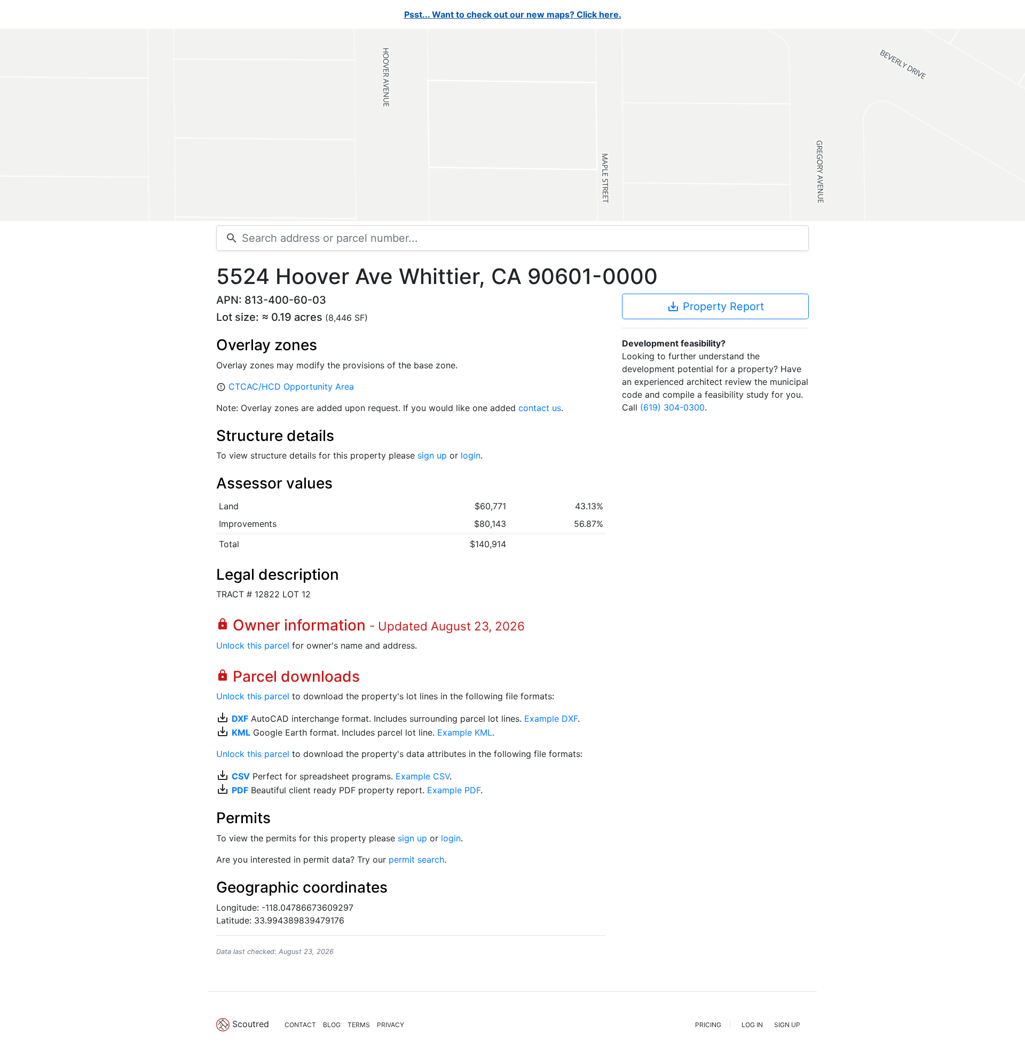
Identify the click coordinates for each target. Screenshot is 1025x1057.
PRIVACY (390, 1025)
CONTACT (300, 1025)
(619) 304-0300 (672, 407)
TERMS (359, 1025)
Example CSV (423, 776)
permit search (416, 859)
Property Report (715, 306)
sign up (432, 455)
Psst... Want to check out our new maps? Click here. (512, 14)
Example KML (464, 732)
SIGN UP (787, 1025)
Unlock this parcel (252, 645)
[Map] (512, 125)
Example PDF (453, 790)
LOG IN (752, 1025)
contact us (539, 408)
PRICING (708, 1025)
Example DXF (551, 718)
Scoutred (250, 1024)
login (470, 455)
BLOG (332, 1025)
